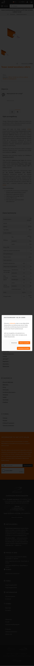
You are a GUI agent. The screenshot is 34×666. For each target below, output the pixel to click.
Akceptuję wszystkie (23, 348)
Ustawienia (14, 342)
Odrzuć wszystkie (24, 342)
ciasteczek (12, 323)
